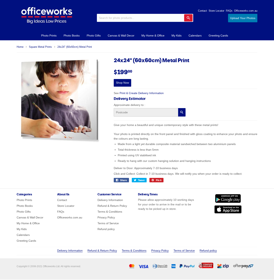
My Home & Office (152, 35)
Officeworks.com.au (245, 10)
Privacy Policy (106, 217)
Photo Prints (49, 35)
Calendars (195, 35)
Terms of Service (108, 223)
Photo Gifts (94, 35)
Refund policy (106, 229)
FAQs (229, 10)
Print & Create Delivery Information (142, 93)
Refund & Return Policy (112, 205)
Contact (202, 10)
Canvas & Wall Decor (121, 35)
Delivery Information (110, 200)
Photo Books (72, 35)
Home (20, 46)
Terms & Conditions (109, 211)
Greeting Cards (218, 35)
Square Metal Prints (40, 46)
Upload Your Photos (242, 18)
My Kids (177, 35)
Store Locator (216, 10)
